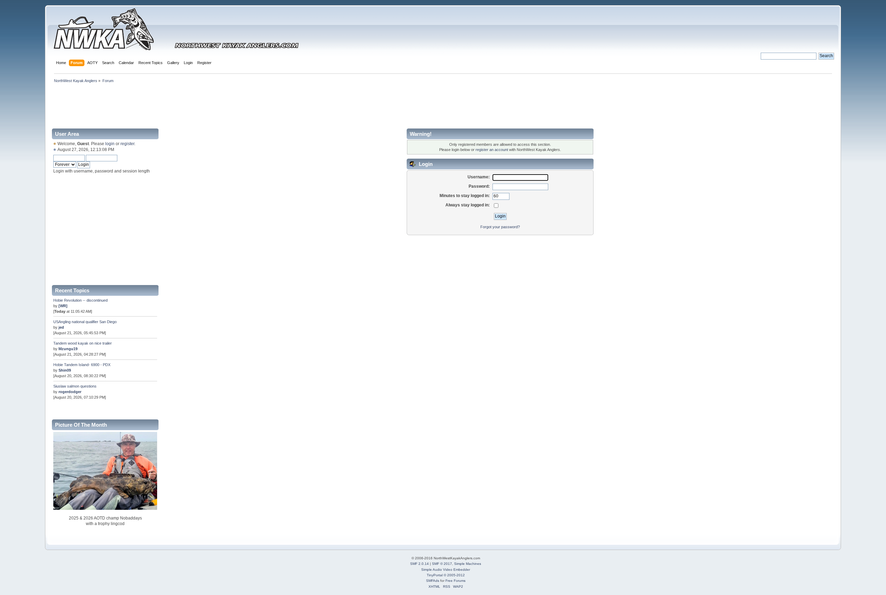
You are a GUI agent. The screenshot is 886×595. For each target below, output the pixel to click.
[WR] (62, 306)
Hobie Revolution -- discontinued (80, 300)
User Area (67, 134)
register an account (492, 150)
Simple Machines (467, 564)
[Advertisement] (443, 104)
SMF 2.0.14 (419, 564)
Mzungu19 (68, 349)
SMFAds (432, 581)
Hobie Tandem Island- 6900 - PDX (81, 365)
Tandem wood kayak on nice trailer (82, 343)
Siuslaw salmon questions (75, 386)
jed (61, 327)
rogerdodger (69, 392)
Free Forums (455, 581)
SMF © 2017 (442, 564)
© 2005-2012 (454, 575)
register (127, 143)
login (110, 143)
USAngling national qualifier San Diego (85, 322)
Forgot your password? (500, 227)
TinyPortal (435, 575)
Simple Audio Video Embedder (445, 569)
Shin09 (64, 370)
